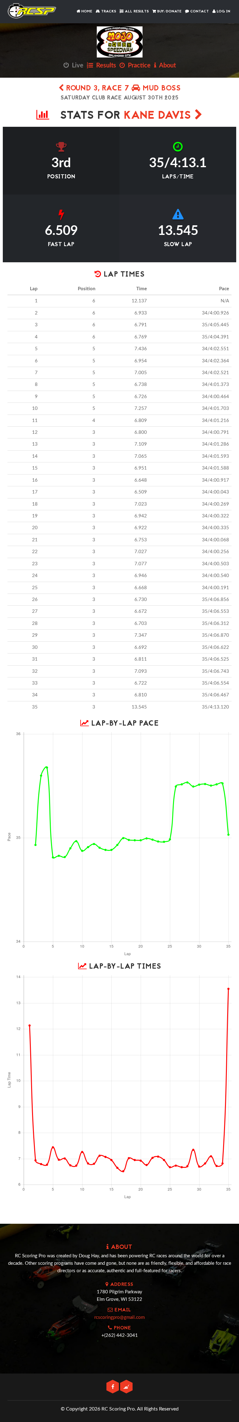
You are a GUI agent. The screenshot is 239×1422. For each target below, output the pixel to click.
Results (104, 65)
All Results (136, 11)
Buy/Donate (168, 11)
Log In (222, 11)
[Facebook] (113, 1387)
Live (76, 65)
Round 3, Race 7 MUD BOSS (122, 88)
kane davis (159, 116)
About (166, 65)
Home (86, 11)
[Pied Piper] (126, 1387)
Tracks (108, 11)
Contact (199, 11)
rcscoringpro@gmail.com (119, 1317)
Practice (138, 65)
